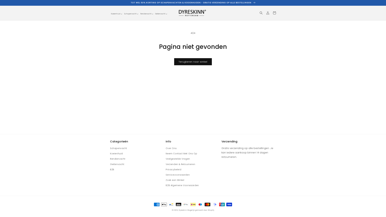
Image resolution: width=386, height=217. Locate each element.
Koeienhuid (116, 153)
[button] (116, 14)
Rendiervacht (117, 158)
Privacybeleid (173, 169)
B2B (112, 169)
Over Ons (171, 148)
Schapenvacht (118, 148)
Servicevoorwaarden (178, 174)
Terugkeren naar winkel (193, 61)
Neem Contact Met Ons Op (181, 153)
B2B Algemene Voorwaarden (182, 185)
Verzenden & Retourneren (180, 164)
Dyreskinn (183, 210)
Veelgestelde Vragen (178, 158)
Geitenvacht (117, 164)
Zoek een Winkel (175, 180)
